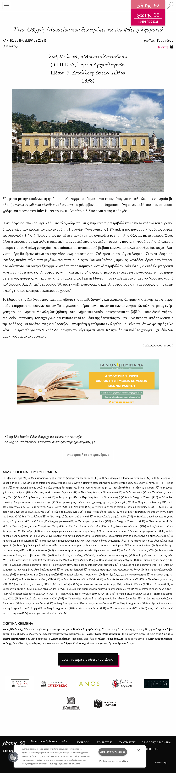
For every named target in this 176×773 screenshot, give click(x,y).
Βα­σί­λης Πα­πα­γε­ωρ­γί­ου (25, 638)
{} (10, 46)
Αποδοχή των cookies (112, 752)
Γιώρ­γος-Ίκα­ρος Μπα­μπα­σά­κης (127, 634)
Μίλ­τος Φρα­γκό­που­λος (120, 638)
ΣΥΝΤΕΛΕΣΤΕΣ (127, 742)
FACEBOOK (82, 742)
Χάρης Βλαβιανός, (43, 437)
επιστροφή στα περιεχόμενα (88, 455)
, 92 (14, 743)
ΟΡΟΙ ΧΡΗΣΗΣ (150, 749)
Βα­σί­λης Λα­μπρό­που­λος (112, 629)
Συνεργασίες (105, 742)
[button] (13, 757)
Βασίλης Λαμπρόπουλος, (48, 442)
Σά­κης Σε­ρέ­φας (72, 638)
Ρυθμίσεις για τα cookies (113, 761)
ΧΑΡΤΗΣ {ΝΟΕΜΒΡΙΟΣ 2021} (24, 40)
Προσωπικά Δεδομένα (156, 742)
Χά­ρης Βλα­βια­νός (36, 629)
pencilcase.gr (161, 762)
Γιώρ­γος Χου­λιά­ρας (99, 643)
